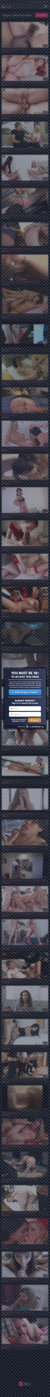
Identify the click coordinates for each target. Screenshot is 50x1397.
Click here (15, 721)
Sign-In (35, 720)
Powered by (21, 726)
